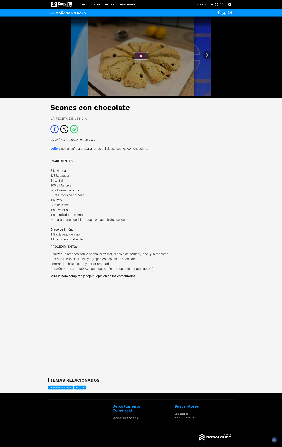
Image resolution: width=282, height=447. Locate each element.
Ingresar (201, 4)
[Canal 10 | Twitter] (216, 4)
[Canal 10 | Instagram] (221, 4)
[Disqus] (110, 330)
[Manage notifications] (274, 439)
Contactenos (181, 413)
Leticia (55, 149)
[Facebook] (218, 12)
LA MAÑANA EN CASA (64, 139)
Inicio (84, 4)
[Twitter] (224, 12)
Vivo (97, 4)
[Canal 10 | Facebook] (212, 4)
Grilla (109, 4)
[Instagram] (230, 12)
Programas (127, 4)
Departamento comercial (125, 417)
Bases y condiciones (185, 417)
